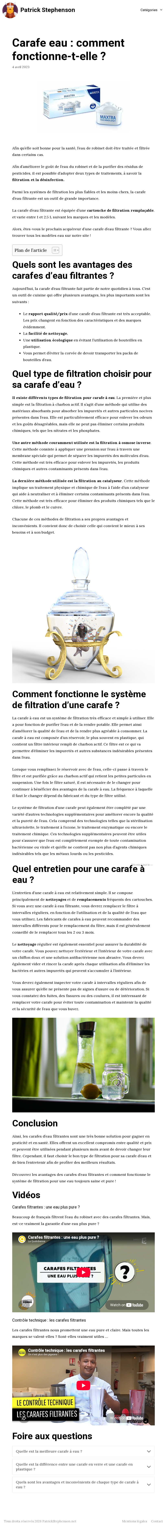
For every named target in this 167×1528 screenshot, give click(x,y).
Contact (157, 1521)
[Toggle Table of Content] (53, 250)
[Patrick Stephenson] (10, 10)
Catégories (149, 10)
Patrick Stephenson (47, 10)
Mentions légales (134, 1521)
